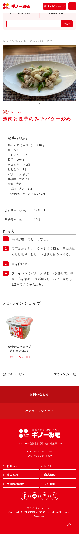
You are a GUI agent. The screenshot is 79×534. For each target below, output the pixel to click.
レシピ (7, 41)
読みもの (12, 474)
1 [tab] (39, 104)
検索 (67, 23)
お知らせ (12, 466)
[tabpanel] (39, 73)
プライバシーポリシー (39, 508)
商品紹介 (50, 474)
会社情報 (50, 483)
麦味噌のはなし (17, 483)
